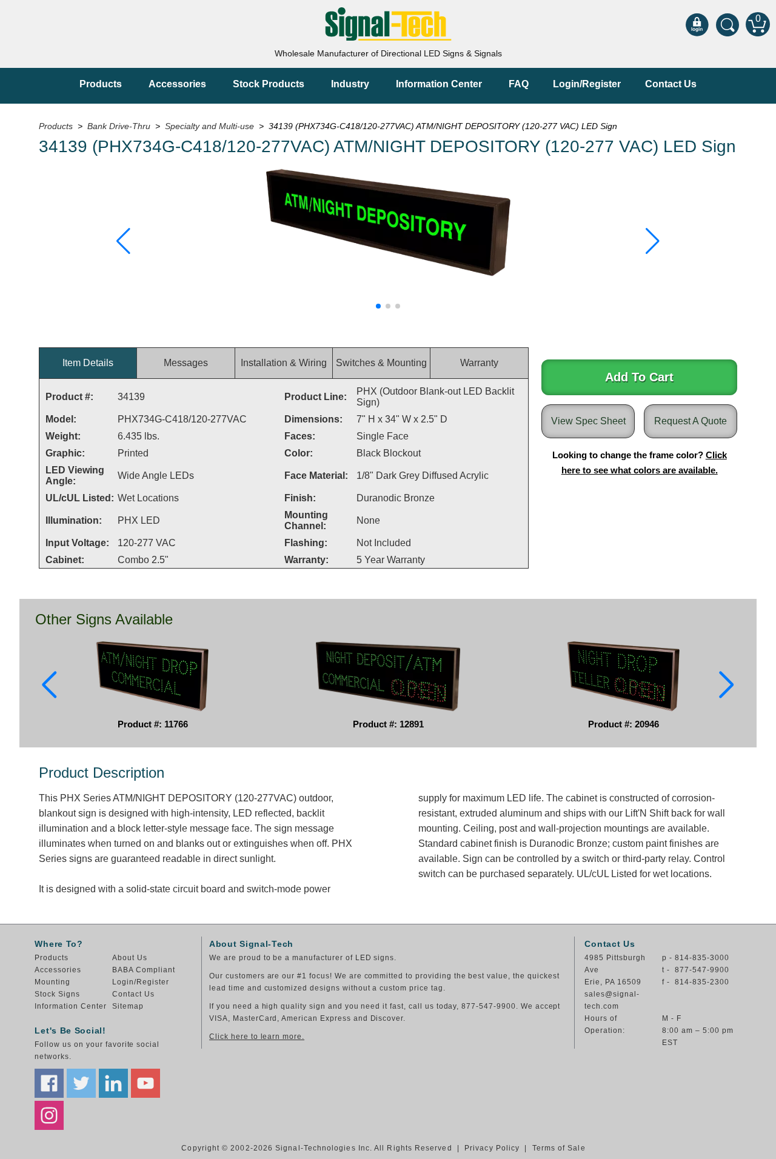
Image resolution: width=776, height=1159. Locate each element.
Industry (350, 84)
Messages (186, 363)
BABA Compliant (143, 970)
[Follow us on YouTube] (145, 1083)
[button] (123, 241)
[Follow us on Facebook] (49, 1083)
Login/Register (587, 84)
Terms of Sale (559, 1148)
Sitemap (128, 1006)
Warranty (479, 363)
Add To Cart (639, 377)
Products (100, 84)
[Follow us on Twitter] (81, 1083)
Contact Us (671, 84)
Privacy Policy (492, 1148)
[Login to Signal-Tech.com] (697, 24)
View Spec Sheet (588, 421)
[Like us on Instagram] (49, 1115)
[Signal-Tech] (388, 24)
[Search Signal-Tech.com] (727, 24)
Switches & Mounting (381, 363)
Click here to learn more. (256, 1036)
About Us (129, 958)
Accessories (177, 84)
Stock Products (268, 84)
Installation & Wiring (284, 363)
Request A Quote (690, 421)
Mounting (52, 982)
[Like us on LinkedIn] (113, 1083)
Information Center (439, 84)
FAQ (519, 84)
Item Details (87, 363)
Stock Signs (57, 994)
